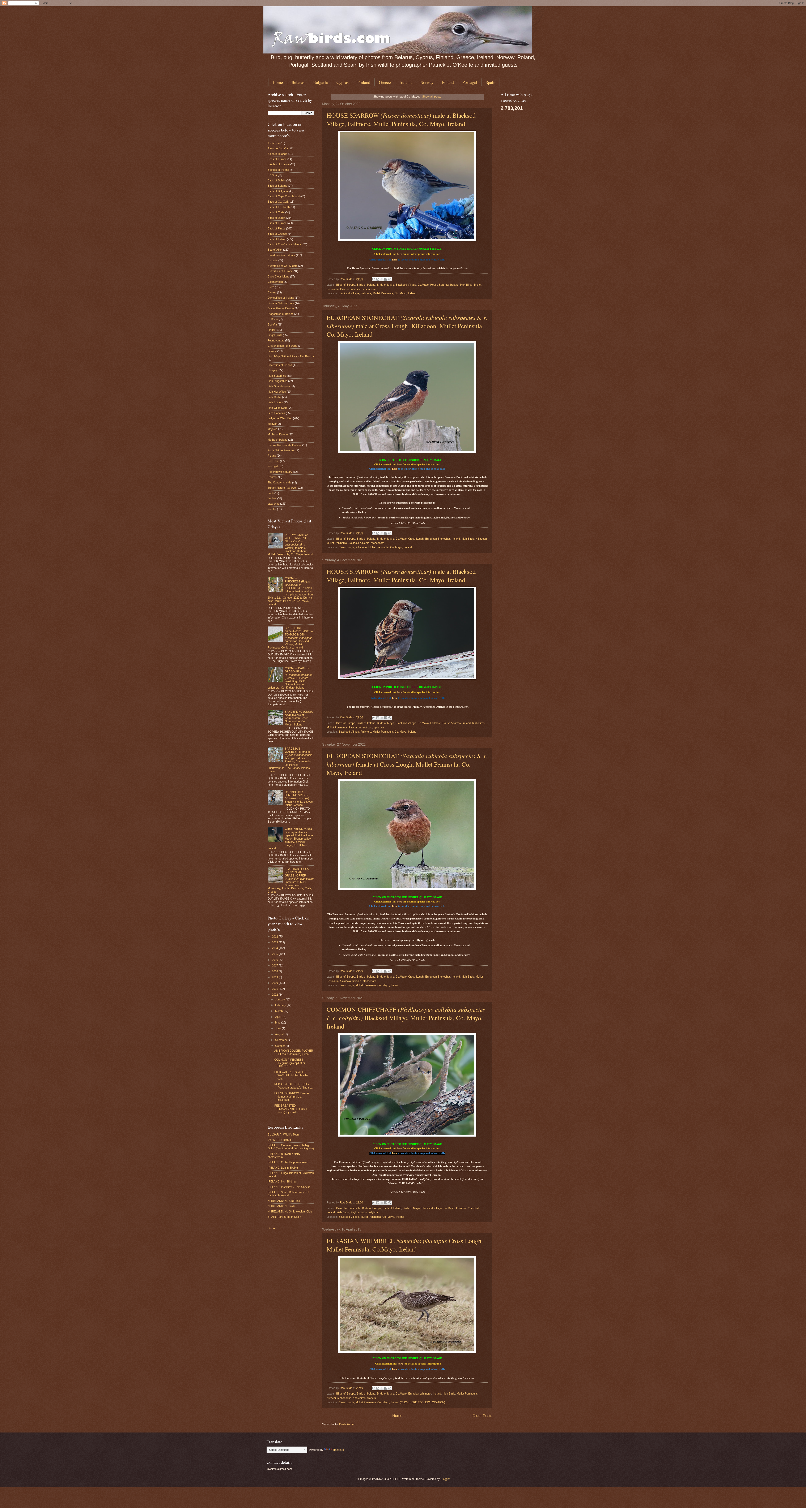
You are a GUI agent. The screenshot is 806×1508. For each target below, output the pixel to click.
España (272, 324)
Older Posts (482, 1416)
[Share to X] (382, 279)
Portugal (469, 82)
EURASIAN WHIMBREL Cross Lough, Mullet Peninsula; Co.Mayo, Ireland (405, 1244)
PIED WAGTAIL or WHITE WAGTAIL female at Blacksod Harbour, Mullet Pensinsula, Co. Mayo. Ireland (290, 544)
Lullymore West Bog (280, 418)
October (280, 1045)
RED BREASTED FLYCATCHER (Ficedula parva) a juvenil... (290, 1109)
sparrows (370, 289)
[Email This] (374, 279)
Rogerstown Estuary (280, 471)
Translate (338, 1449)
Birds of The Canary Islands (285, 244)
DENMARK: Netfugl (280, 1139)
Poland (448, 82)
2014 (275, 948)
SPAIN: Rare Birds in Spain (284, 1216)
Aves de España (278, 148)
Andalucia (274, 143)
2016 (275, 959)
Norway (426, 82)
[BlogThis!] (378, 279)
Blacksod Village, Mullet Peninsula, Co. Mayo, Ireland (371, 1216)
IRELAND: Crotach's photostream (288, 1162)
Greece (385, 82)
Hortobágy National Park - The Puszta (291, 356)
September (282, 1040)
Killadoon (481, 538)
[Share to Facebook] (386, 279)
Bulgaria (320, 82)
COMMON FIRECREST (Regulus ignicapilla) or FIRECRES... (289, 1063)
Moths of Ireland (277, 439)
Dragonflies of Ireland (280, 313)
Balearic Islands (277, 153)
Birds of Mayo (385, 284)
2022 (275, 994)
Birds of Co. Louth (279, 207)
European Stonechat (437, 538)
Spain (490, 82)
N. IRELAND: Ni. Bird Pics (284, 1200)
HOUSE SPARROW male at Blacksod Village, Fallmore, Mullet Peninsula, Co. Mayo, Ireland (401, 119)
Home (278, 82)
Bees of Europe (277, 159)
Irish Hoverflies (277, 391)
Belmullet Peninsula (348, 1208)
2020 (275, 982)
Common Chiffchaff (468, 1208)
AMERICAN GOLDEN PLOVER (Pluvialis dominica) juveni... (293, 1052)
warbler (272, 509)
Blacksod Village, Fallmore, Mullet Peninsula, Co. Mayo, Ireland (377, 293)
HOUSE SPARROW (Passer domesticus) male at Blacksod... (291, 1096)
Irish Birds (466, 284)
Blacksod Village (406, 284)
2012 (275, 936)
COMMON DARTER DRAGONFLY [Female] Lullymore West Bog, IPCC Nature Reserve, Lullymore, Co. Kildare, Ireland (290, 678)
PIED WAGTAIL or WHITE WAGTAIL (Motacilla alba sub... (291, 1075)
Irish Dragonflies (277, 381)
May (278, 1022)
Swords (272, 477)
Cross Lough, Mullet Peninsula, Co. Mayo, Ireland (369, 985)
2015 (275, 954)
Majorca (272, 429)
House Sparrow (439, 284)
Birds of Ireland (366, 284)
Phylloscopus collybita (364, 1212)
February (281, 1005)
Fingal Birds (275, 335)
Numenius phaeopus (339, 1398)
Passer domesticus (352, 289)
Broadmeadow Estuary (281, 255)
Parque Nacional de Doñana (284, 445)
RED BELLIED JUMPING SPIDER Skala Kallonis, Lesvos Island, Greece (299, 798)
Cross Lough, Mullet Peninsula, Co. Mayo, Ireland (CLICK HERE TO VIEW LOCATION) (392, 1402)
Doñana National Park (281, 303)
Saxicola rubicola (358, 542)
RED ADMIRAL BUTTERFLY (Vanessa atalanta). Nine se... (294, 1086)
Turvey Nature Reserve (282, 487)
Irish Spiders (275, 402)
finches (272, 498)
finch (270, 493)
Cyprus (342, 82)
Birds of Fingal (276, 228)
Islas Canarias (276, 413)
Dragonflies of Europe (281, 308)
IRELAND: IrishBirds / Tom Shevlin (289, 1187)
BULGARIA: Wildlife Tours (284, 1134)
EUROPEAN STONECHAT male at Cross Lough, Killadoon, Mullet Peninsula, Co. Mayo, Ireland (407, 325)
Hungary (273, 370)
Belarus (298, 82)
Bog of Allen (275, 249)
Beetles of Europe (278, 164)
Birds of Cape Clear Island (284, 196)
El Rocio (273, 319)
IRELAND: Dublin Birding (283, 1167)
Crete (271, 287)
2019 (275, 977)
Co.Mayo (423, 284)
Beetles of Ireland (278, 169)
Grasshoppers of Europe (282, 345)
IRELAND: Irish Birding (282, 1181)
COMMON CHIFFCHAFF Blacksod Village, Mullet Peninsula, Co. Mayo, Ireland (406, 1017)
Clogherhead (275, 281)
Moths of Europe (278, 434)
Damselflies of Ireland (281, 297)
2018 (275, 971)
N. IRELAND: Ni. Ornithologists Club (290, 1211)
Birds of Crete (276, 212)
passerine (273, 503)
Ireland (405, 82)
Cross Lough (416, 538)
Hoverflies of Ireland (280, 365)
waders (371, 1398)
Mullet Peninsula (337, 542)
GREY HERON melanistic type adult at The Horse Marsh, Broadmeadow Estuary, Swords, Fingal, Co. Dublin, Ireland (290, 838)
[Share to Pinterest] (390, 279)
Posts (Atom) (347, 1424)
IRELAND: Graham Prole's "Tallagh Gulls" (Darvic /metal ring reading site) (291, 1147)
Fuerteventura (276, 340)
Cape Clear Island (278, 276)
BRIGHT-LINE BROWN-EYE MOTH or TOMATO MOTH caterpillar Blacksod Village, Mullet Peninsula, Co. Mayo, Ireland (291, 637)
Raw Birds (346, 279)
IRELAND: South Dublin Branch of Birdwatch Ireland (288, 1194)
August (280, 1034)
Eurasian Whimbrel (419, 1393)
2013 (275, 942)
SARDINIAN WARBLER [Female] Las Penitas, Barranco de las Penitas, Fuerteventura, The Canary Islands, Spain (290, 760)
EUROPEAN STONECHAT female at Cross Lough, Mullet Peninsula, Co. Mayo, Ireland (407, 764)
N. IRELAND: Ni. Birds (281, 1206)
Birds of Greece (277, 233)
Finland (363, 82)
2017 (275, 965)
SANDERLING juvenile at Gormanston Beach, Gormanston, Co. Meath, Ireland (299, 718)
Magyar (272, 423)
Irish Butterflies (277, 375)
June (278, 1028)
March (279, 1011)
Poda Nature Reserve (281, 450)
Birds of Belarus (277, 185)
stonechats (377, 542)
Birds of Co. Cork (278, 201)
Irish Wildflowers (278, 407)
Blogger (445, 1479)
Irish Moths (274, 397)
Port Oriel (273, 461)
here (399, 253)
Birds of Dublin (276, 180)
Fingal (271, 329)
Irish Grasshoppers (279, 386)
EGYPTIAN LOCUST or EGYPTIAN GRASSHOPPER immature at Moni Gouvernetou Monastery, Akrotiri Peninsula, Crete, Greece (291, 880)
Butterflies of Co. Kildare (282, 265)
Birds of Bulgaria (278, 191)
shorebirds (359, 1398)
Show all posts (431, 96)
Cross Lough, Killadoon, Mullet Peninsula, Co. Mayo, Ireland (375, 547)
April (278, 1016)
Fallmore (435, 723)
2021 (275, 988)
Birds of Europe (345, 284)
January (280, 999)
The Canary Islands (279, 482)
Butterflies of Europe (280, 271)
